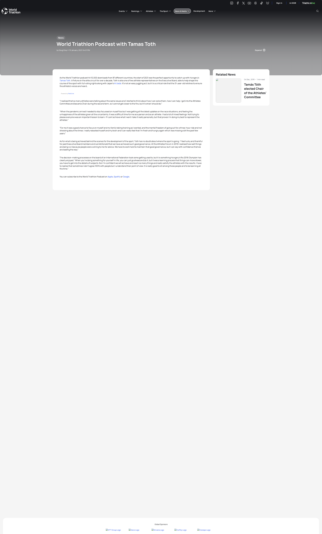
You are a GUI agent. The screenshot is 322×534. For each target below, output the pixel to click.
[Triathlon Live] (308, 3)
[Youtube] (249, 3)
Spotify (117, 176)
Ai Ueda (117, 83)
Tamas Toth (65, 80)
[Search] (317, 11)
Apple (110, 176)
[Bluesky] (267, 3)
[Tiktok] (261, 3)
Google (126, 176)
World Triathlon (11, 11)
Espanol (258, 50)
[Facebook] (237, 3)
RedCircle (71, 93)
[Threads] (255, 3)
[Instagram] (231, 3)
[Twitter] (243, 3)
